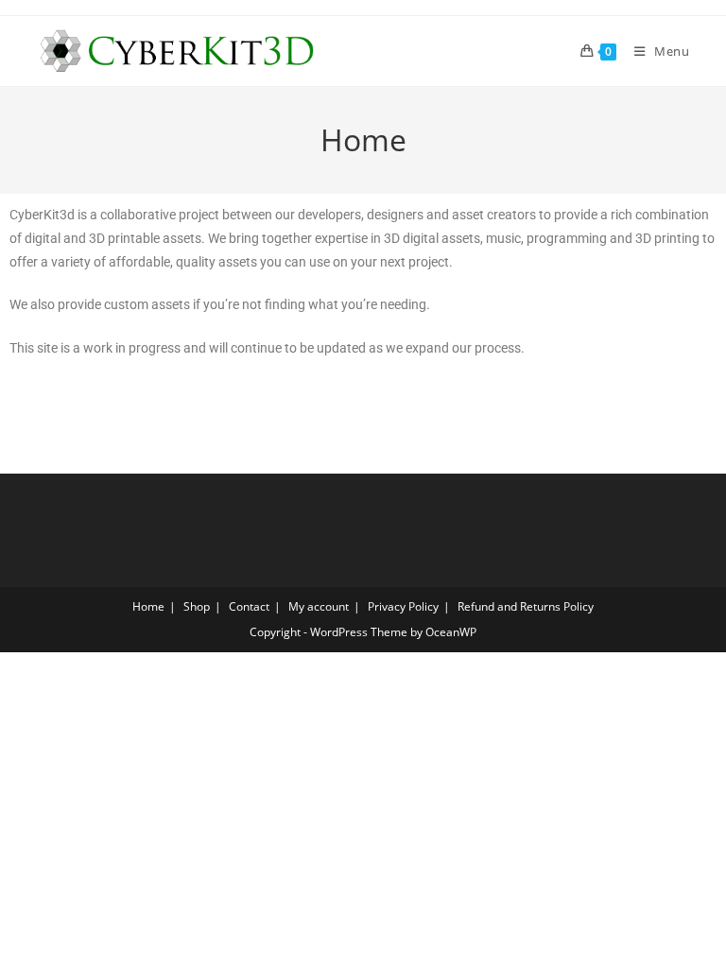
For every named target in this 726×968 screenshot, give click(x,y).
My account (318, 606)
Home (148, 606)
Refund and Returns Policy (526, 606)
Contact (249, 606)
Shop (196, 606)
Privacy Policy (403, 606)
